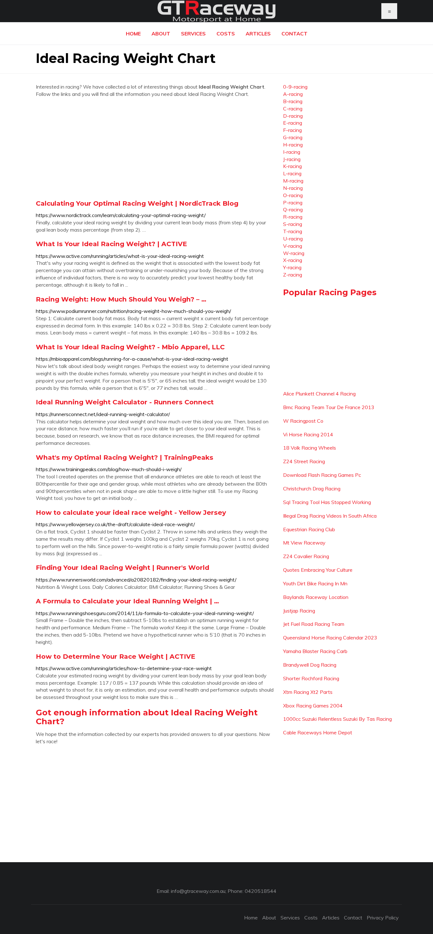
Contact (294, 33)
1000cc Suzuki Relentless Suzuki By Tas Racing (337, 719)
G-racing (292, 137)
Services (193, 33)
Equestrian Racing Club (309, 529)
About (161, 33)
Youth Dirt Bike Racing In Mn (315, 583)
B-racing (292, 101)
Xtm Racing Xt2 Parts (308, 692)
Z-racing (292, 274)
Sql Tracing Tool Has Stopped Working (327, 502)
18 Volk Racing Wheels (309, 448)
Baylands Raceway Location (315, 597)
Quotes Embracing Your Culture (317, 570)
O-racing (293, 195)
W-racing (293, 253)
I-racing (291, 152)
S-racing (292, 224)
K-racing (292, 166)
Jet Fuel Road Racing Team (313, 624)
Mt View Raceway (304, 542)
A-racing (293, 94)
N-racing (293, 188)
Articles (258, 33)
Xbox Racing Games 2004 (313, 705)
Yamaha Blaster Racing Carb (315, 651)
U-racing (293, 238)
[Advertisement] (155, 148)
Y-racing (292, 267)
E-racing (292, 123)
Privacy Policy (383, 917)
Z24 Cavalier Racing (306, 556)
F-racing (292, 130)
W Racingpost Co (303, 421)
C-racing (292, 108)
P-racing (292, 202)
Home (133, 33)
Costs (226, 33)
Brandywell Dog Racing (309, 665)
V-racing (292, 246)
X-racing (292, 260)
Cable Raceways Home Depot (317, 732)
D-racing (293, 116)
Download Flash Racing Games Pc (322, 475)
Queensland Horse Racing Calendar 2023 (330, 637)
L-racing (292, 173)
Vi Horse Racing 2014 (308, 434)
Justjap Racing (299, 610)
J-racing (292, 159)
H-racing (293, 144)
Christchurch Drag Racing (311, 488)
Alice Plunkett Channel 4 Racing (319, 393)
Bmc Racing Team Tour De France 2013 (328, 407)
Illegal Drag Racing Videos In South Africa (330, 516)
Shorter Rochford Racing (311, 678)
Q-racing (293, 209)
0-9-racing (295, 87)
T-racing (292, 231)
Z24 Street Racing (304, 461)
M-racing (293, 180)
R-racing (292, 217)
